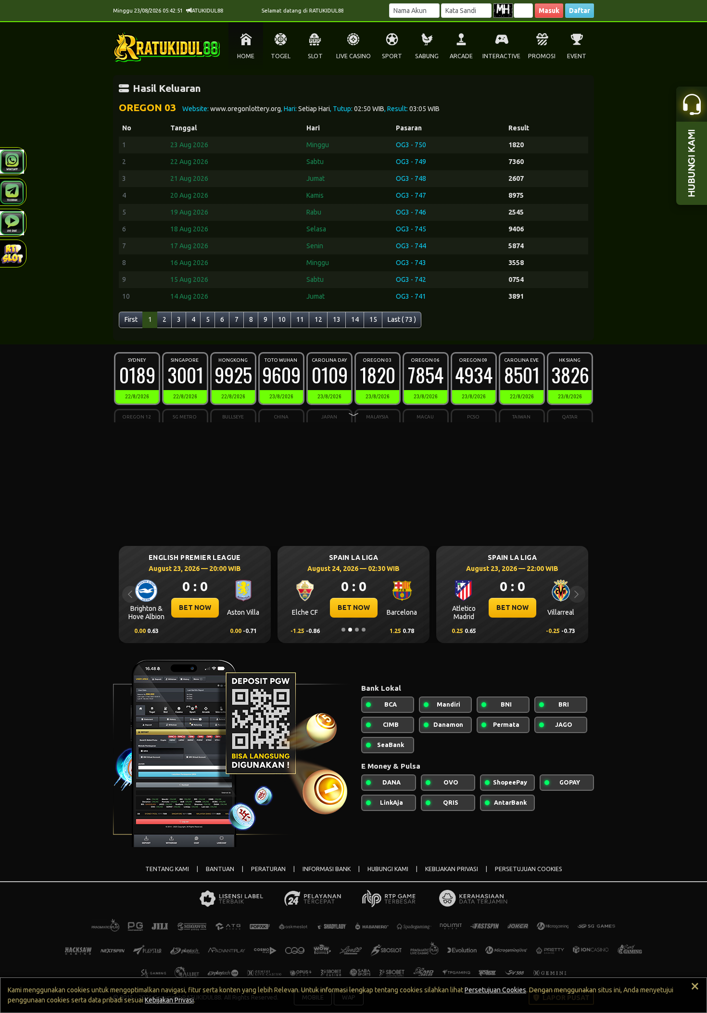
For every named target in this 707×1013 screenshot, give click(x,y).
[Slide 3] (357, 629)
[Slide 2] (350, 629)
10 (282, 319)
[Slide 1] (343, 629)
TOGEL (280, 56)
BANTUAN (220, 869)
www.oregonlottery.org (245, 109)
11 (300, 319)
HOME (245, 56)
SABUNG (427, 56)
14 (355, 319)
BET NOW (195, 607)
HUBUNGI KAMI (387, 869)
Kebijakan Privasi (169, 1000)
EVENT (576, 56)
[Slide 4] (364, 629)
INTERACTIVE (501, 56)
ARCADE (461, 56)
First (131, 319)
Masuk (549, 10)
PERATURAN (268, 869)
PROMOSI (542, 56)
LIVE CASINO (353, 56)
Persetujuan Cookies (495, 990)
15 (373, 319)
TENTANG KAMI (167, 869)
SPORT (392, 56)
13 (337, 319)
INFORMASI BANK (327, 869)
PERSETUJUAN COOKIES (528, 869)
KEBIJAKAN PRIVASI (451, 869)
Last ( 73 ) (402, 319)
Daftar (579, 10)
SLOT (315, 56)
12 (318, 319)
